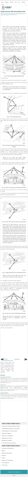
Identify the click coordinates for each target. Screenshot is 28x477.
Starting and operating (6, 433)
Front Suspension (5, 462)
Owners (6, 2)
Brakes (3, 450)
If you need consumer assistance (9, 443)
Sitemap (23, 2)
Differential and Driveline (19, 13)
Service (11, 2)
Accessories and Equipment (8, 448)
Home (2, 2)
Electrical (4, 455)
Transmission (4, 465)
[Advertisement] (14, 20)
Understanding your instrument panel (9, 431)
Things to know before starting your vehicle (11, 426)
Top (19, 2)
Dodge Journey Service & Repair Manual (8, 13)
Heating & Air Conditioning (7, 460)
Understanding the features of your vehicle (11, 428)
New (16, 2)
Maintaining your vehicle (7, 438)
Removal (6, 14)
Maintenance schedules (7, 440)
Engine (3, 457)
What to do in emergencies (7, 435)
